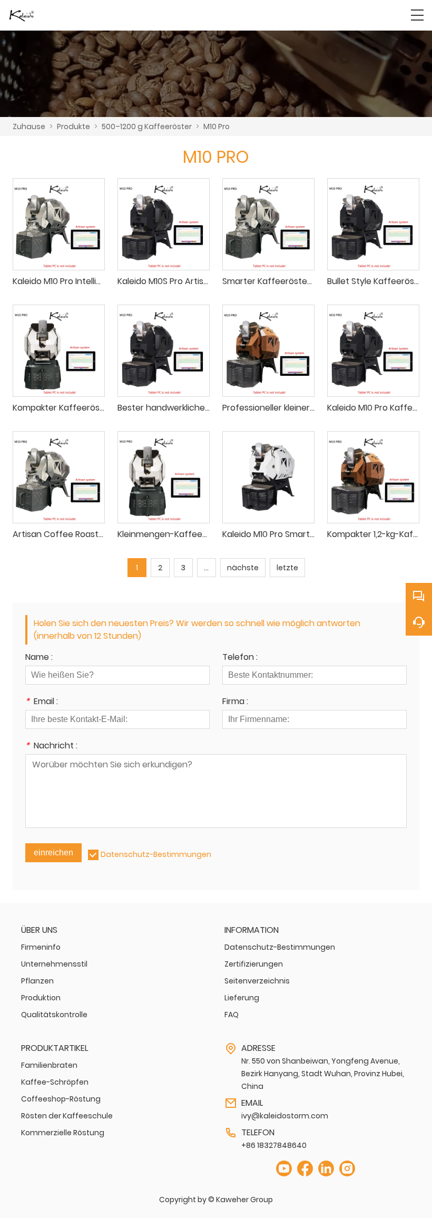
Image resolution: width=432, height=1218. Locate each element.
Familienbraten (49, 1065)
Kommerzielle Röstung (62, 1132)
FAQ (231, 1014)
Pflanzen (37, 981)
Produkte (73, 126)
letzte (287, 567)
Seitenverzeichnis (257, 981)
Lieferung (241, 997)
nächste (243, 567)
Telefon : (240, 658)
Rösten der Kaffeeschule (67, 1115)
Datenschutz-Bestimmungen (156, 854)
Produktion (41, 997)
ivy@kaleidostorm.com (284, 1115)
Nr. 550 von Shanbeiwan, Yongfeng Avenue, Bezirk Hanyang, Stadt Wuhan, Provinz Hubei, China (322, 1074)
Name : (39, 658)
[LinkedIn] (326, 1168)
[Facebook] (305, 1168)
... (206, 567)
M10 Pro (216, 126)
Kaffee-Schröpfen (55, 1082)
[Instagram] (347, 1168)
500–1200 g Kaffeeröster (147, 126)
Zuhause (29, 126)
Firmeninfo (41, 947)
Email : (41, 702)
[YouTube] (284, 1168)
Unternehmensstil (54, 964)
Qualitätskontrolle (54, 1014)
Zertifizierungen (253, 964)
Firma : (235, 702)
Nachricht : (51, 747)
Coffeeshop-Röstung (61, 1099)
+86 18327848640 (274, 1145)
